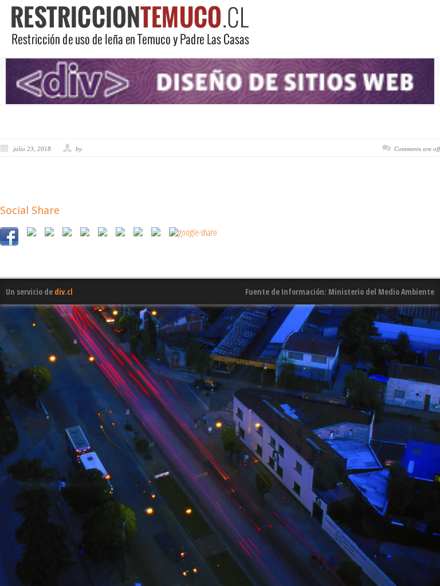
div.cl (63, 291)
